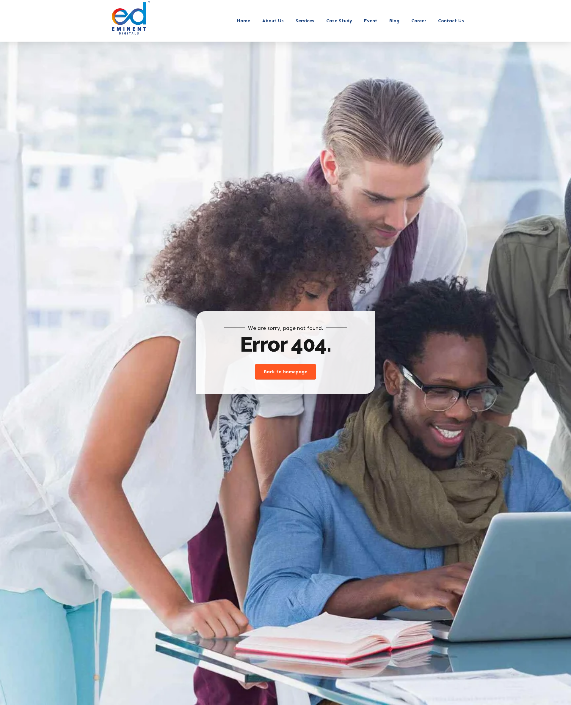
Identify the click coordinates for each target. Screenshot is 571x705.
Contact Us (451, 20)
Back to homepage (285, 371)
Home (243, 20)
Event (370, 20)
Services (305, 20)
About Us (273, 20)
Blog (394, 20)
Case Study (339, 20)
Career (418, 20)
